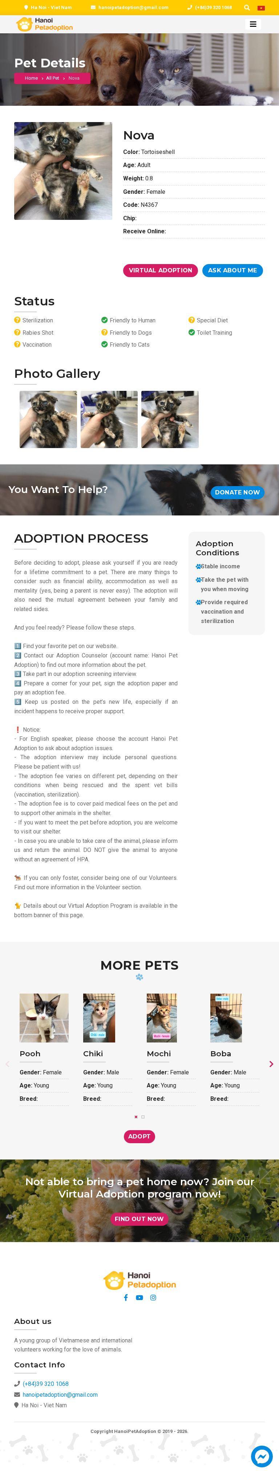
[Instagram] (153, 1297)
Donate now (237, 492)
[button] (262, 1460)
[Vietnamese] (261, 8)
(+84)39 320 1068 (213, 7)
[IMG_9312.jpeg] (170, 419)
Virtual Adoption (160, 270)
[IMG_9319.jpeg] (109, 419)
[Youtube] (139, 1297)
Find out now (139, 1219)
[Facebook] (126, 1297)
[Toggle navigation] (253, 24)
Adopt (139, 1136)
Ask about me (232, 270)
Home (31, 78)
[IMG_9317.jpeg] (48, 419)
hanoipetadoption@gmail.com (133, 7)
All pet (52, 78)
